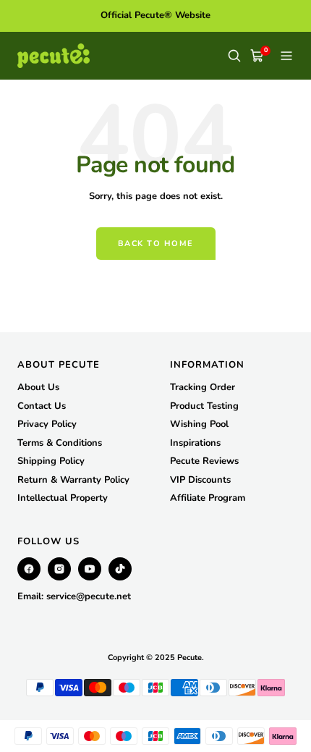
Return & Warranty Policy (73, 479)
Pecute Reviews (204, 461)
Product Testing (204, 406)
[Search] (234, 55)
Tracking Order (202, 387)
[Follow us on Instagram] (59, 568)
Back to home (156, 243)
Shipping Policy (51, 461)
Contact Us (41, 406)
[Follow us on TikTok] (120, 568)
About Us (38, 387)
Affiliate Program (207, 497)
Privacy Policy (47, 424)
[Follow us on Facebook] (29, 568)
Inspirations (195, 442)
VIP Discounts (200, 479)
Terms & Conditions (59, 442)
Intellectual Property (62, 497)
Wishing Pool (199, 424)
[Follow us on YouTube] (89, 568)
